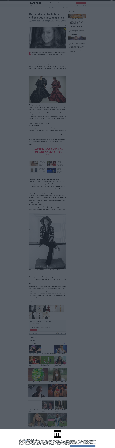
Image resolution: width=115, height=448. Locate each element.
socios (26, 440)
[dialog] (57, 438)
